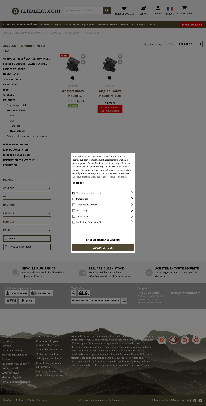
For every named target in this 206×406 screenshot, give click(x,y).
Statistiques (82, 199)
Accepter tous (103, 247)
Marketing (81, 210)
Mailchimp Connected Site (89, 222)
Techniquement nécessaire (89, 193)
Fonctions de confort (86, 204)
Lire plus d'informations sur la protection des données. (99, 176)
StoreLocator (82, 216)
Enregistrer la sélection (103, 239)
